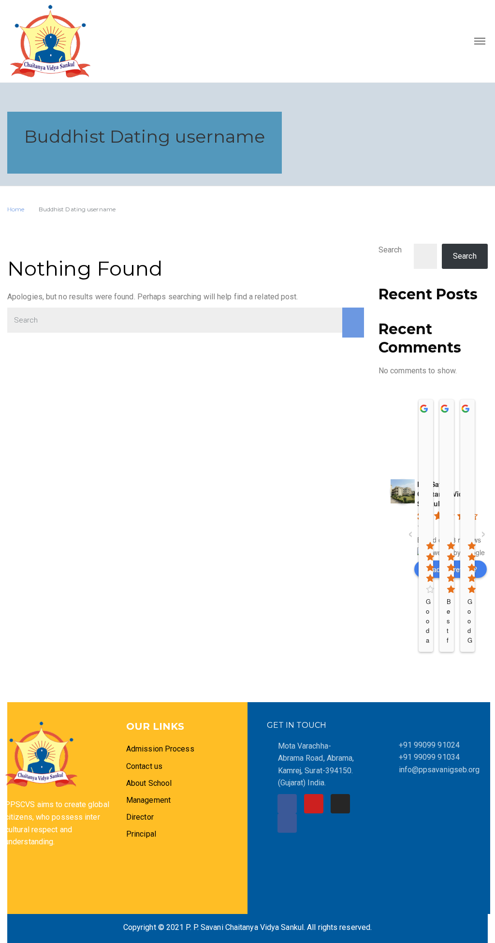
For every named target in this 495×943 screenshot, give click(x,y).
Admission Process (160, 748)
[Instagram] (340, 803)
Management (148, 800)
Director (141, 817)
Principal (141, 834)
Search (390, 249)
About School (149, 783)
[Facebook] (287, 803)
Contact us (144, 766)
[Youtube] (313, 803)
